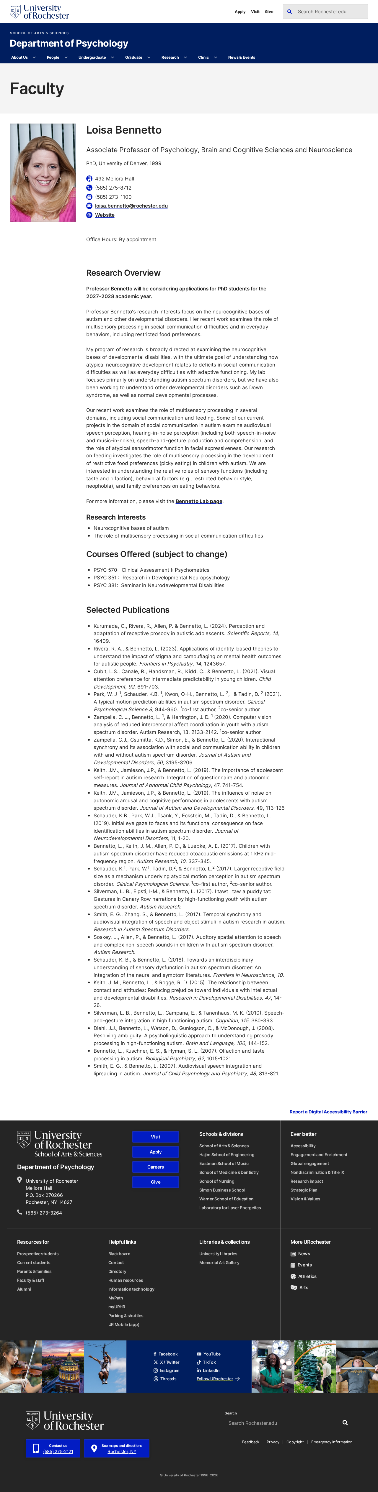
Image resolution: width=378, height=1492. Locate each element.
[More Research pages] (185, 57)
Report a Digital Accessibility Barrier (328, 1111)
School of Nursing (216, 1181)
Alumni (24, 1289)
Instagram (170, 1370)
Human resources (125, 1280)
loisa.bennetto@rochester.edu (131, 205)
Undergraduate (92, 57)
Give (269, 11)
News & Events (241, 57)
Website (105, 214)
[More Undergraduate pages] (113, 57)
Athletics (307, 1276)
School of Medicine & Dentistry (229, 1172)
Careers (155, 1167)
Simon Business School (222, 1190)
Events (305, 1265)
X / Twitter (170, 1362)
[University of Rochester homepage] (39, 12)
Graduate (133, 57)
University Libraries (218, 1253)
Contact (116, 1262)
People (53, 57)
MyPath (115, 1298)
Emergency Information (332, 1442)
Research (170, 57)
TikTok (209, 1362)
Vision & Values (305, 1199)
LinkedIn (211, 1370)
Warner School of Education (226, 1199)
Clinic (203, 57)
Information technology (131, 1289)
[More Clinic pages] (216, 57)
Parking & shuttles (126, 1315)
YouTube (212, 1354)
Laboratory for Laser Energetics (230, 1207)
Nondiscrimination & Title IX (317, 1172)
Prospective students (37, 1253)
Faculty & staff (30, 1280)
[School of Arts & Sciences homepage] (59, 1143)
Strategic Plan (304, 1190)
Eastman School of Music (224, 1163)
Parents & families (34, 1271)
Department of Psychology (69, 44)
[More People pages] (66, 57)
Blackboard (119, 1253)
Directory (117, 1271)
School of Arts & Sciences (39, 33)
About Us (19, 57)
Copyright (295, 1442)
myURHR (116, 1306)
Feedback (250, 1442)
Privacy (273, 1442)
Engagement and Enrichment (319, 1154)
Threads (168, 1378)
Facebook (168, 1354)
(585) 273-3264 (44, 1213)
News (304, 1254)
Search (231, 1413)
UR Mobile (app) (124, 1324)
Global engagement (310, 1163)
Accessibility (303, 1145)
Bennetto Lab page (199, 501)
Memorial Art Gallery (219, 1262)
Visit (255, 11)
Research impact (307, 1181)
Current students (33, 1262)
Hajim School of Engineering (226, 1154)
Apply (240, 11)
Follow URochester (215, 1378)
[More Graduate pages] (149, 57)
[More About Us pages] (34, 57)
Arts (303, 1287)
